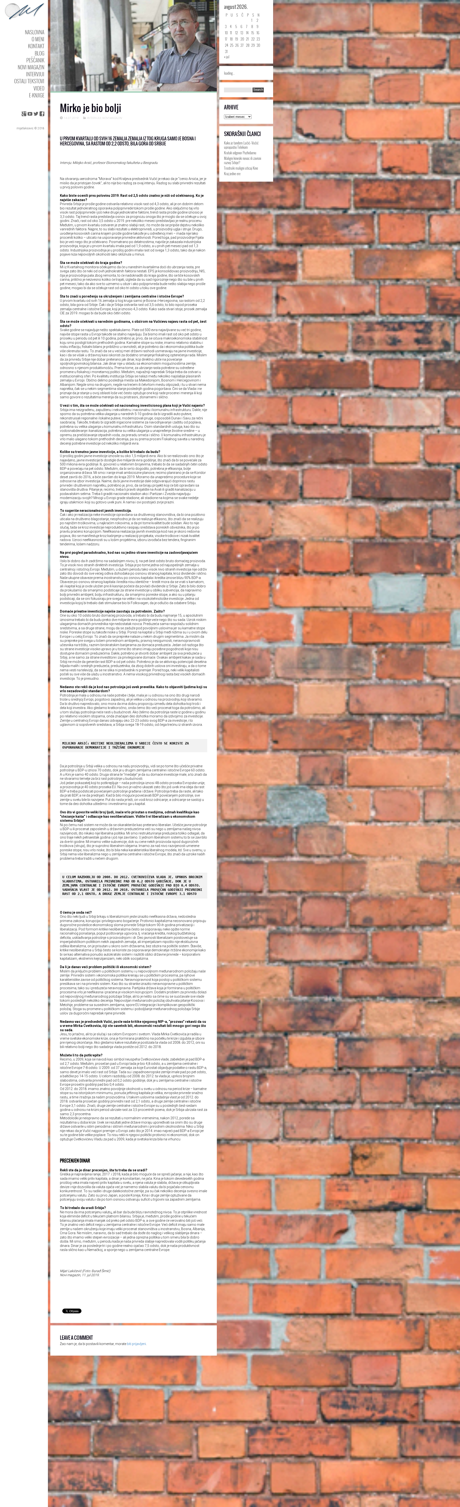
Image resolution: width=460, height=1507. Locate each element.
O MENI (38, 39)
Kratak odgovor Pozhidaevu (240, 152)
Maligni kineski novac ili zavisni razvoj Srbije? (242, 160)
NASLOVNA (34, 32)
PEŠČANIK (35, 60)
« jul (226, 56)
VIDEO (39, 88)
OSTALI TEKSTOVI (29, 81)
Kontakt (36, 46)
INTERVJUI (35, 74)
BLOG (39, 53)
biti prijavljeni (136, 1344)
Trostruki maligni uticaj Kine (241, 168)
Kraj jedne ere (232, 173)
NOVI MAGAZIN (31, 67)
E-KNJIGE (36, 95)
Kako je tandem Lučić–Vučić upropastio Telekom (241, 145)
